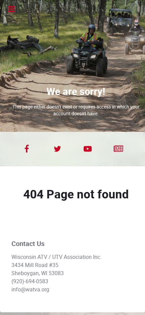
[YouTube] (87, 149)
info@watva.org (30, 289)
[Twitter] (57, 149)
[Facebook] (26, 149)
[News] (118, 149)
